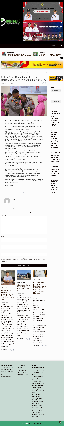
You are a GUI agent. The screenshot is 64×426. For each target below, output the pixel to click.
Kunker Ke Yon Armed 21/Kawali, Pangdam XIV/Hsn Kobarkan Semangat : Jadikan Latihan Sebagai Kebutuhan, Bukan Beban (55, 138)
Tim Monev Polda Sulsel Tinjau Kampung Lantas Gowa (23, 287)
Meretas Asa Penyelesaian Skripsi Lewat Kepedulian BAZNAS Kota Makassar (49, 55)
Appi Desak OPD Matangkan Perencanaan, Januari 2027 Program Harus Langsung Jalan (19, 55)
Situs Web (4, 251)
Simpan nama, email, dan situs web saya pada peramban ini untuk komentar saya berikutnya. (23, 260)
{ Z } (29, 423)
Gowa (12, 83)
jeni (14, 199)
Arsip (52, 87)
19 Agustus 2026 (6, 302)
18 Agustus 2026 (22, 293)
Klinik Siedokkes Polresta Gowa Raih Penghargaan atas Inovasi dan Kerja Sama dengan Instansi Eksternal (39, 288)
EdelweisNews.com (37, 423)
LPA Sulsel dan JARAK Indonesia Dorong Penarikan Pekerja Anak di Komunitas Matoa (56, 185)
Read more (4, 349)
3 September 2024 (6, 83)
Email (3, 244)
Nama (3, 236)
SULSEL (7, 287)
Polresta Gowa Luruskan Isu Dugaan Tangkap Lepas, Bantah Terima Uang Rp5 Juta (7, 295)
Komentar (4, 215)
